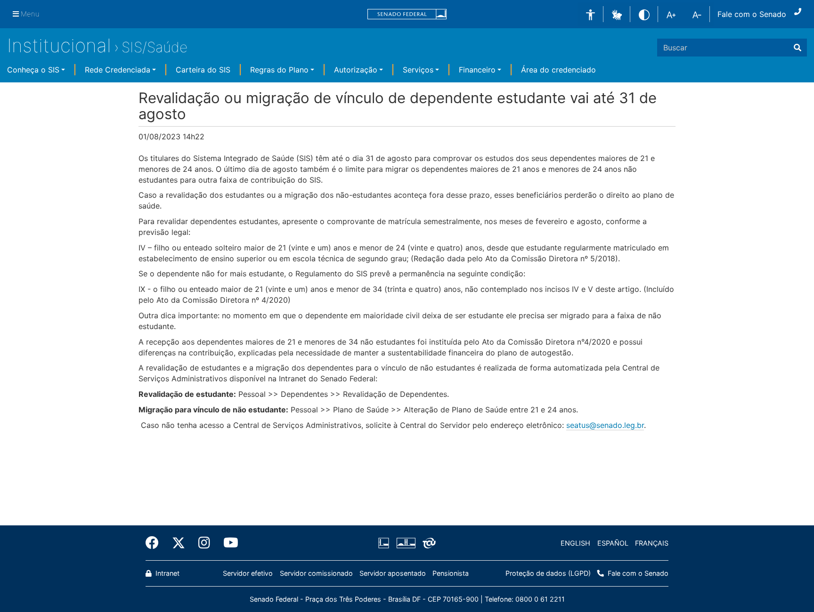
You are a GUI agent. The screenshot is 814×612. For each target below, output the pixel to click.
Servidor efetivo (248, 573)
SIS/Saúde (154, 47)
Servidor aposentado (392, 573)
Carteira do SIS (203, 69)
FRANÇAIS (651, 543)
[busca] (797, 47)
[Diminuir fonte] (697, 14)
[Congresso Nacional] (405, 543)
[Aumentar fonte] (671, 14)
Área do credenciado (558, 69)
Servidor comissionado (316, 573)
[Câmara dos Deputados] (385, 543)
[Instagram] (204, 543)
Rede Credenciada (117, 69)
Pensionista (450, 573)
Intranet (166, 573)
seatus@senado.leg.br (605, 425)
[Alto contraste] (644, 13)
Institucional (59, 45)
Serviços (418, 69)
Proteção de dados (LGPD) (548, 573)
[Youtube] (227, 543)
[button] (617, 13)
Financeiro (477, 69)
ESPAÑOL (612, 543)
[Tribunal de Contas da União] (427, 543)
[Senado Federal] (407, 14)
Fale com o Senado (751, 14)
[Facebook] (155, 543)
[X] (178, 543)
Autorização (355, 69)
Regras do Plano (279, 69)
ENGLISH (575, 543)
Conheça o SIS (33, 69)
